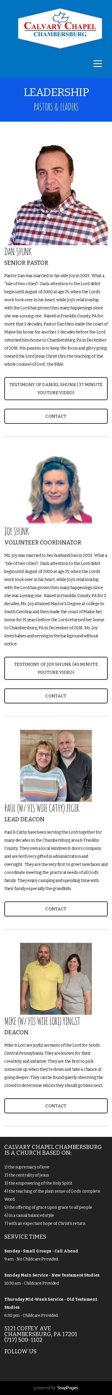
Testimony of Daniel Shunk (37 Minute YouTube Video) (56, 388)
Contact (55, 416)
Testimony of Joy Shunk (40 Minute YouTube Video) (56, 668)
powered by (56, 1388)
